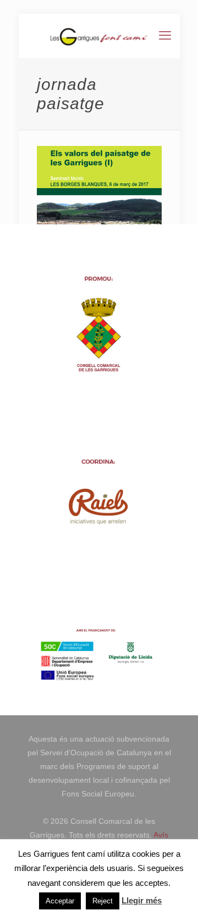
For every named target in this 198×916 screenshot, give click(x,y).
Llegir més (142, 900)
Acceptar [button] (60, 901)
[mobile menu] (165, 35)
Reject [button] (102, 901)
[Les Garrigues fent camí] (99, 35)
